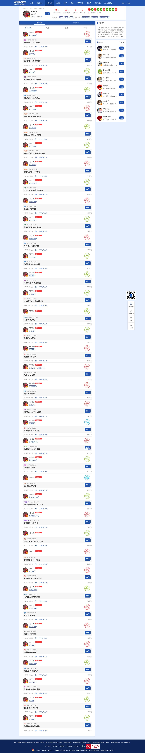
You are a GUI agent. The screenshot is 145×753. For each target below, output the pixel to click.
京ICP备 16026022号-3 (61, 750)
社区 (65, 3)
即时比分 (40, 3)
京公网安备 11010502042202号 (43, 750)
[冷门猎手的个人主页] (99, 81)
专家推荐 (49, 3)
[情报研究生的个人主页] (99, 89)
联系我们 (62, 746)
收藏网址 (109, 3)
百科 (72, 3)
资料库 (58, 3)
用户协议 (55, 746)
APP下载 (80, 3)
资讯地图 (77, 746)
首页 (31, 3)
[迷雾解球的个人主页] (99, 50)
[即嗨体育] (20, 4)
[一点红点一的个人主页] (99, 120)
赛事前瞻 (98, 3)
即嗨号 (89, 3)
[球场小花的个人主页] (99, 112)
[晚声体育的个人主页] (99, 97)
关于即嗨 (47, 746)
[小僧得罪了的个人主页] (99, 66)
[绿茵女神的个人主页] (99, 58)
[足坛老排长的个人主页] (99, 73)
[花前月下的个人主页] (99, 104)
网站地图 (69, 746)
